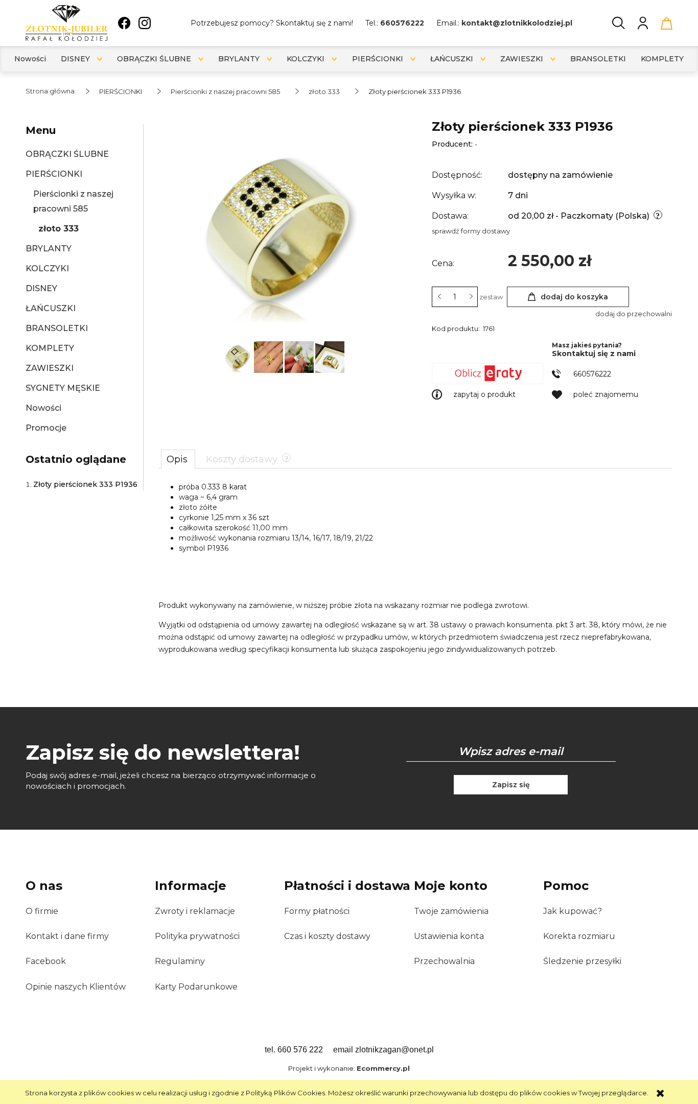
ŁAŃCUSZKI (51, 308)
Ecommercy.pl (383, 1068)
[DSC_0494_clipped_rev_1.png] (329, 356)
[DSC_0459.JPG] (269, 356)
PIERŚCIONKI (54, 174)
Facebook (46, 961)
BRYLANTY (49, 248)
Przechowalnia (444, 961)
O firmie (42, 911)
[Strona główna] (67, 23)
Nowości (43, 408)
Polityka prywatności (197, 936)
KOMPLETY (50, 348)
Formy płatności (317, 911)
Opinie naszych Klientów (76, 987)
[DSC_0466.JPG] (300, 356)
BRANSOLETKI (57, 328)
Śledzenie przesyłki (582, 961)
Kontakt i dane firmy (67, 936)
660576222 (402, 23)
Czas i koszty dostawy (327, 936)
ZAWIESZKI (50, 368)
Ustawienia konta (449, 936)
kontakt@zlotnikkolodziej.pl (516, 23)
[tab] (178, 459)
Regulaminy (180, 961)
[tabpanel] (415, 568)
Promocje (46, 428)
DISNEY (41, 288)
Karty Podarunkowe (196, 987)
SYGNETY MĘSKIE (63, 388)
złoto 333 (58, 228)
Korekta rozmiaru (579, 936)
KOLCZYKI (47, 268)
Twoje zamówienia (451, 911)
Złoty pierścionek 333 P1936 (85, 484)
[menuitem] (30, 59)
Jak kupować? (572, 911)
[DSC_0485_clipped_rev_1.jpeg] (238, 356)
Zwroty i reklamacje (195, 911)
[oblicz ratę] (492, 373)
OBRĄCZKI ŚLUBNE (67, 154)
